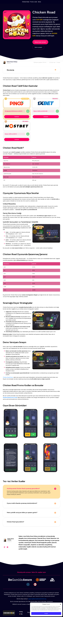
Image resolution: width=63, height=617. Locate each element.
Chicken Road (25, 2)
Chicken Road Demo (8, 377)
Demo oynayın (38, 47)
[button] (60, 604)
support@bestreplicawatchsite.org (37, 599)
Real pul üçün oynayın (40, 42)
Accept (46, 613)
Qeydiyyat (17, 116)
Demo (39, 2)
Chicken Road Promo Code (10, 397)
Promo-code (33, 2)
